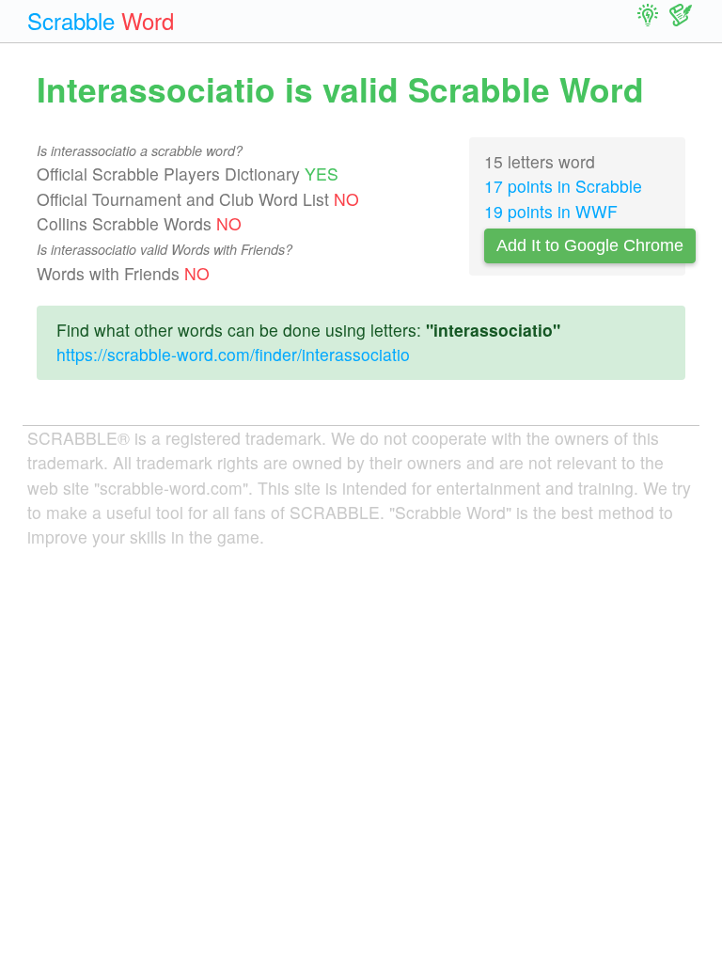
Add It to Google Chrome (589, 245)
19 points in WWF (551, 211)
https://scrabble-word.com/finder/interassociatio (233, 354)
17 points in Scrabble (563, 185)
